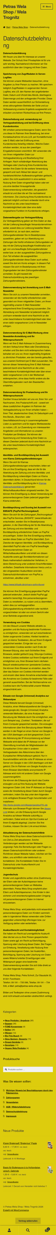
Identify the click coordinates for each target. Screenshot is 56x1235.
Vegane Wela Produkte (15, 1048)
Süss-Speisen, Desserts (16, 1039)
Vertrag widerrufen (28, 1220)
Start (8, 27)
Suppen (8, 1023)
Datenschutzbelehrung (16, 1111)
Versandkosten (12, 1154)
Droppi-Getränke (12, 1042)
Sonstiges (9, 1045)
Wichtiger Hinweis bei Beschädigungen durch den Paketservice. (29, 1091)
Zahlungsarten (13, 1097)
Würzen (8, 1032)
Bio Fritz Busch (12, 1035)
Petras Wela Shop (20, 27)
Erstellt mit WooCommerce (16, 1210)
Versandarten (12, 1102)
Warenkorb (43, 1228)
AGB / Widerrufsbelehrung (18, 1106)
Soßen (8, 1029)
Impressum (11, 1116)
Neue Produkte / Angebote (17, 1020)
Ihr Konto (9, 1230)
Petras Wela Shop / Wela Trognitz (14, 11)
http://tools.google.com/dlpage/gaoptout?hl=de (25, 804)
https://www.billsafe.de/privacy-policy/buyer (23, 584)
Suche (28, 1230)
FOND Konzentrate (13, 1026)
